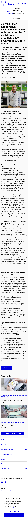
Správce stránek (5, 490)
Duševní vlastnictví (6, 454)
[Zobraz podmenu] (24, 440)
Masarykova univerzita (10, 488)
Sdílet (7, 367)
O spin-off (4, 459)
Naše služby (4, 444)
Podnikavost (5, 468)
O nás (3, 440)
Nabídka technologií (7, 449)
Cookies (12, 490)
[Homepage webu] (7, 3)
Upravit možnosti (8, 508)
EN (19, 3)
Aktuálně (3, 464)
